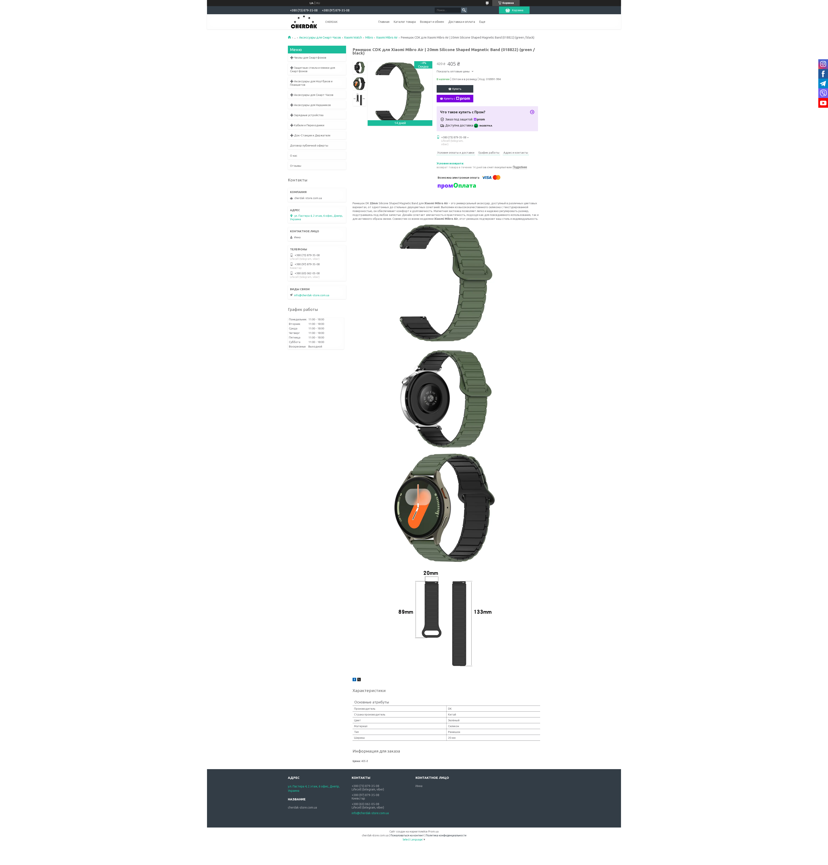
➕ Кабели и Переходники (307, 125)
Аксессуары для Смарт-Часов (320, 37)
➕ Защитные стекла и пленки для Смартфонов (312, 69)
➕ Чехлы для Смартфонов (308, 57)
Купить (456, 88)
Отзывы (295, 165)
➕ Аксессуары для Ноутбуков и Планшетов (311, 83)
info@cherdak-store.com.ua (311, 295)
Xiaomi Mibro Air (387, 37)
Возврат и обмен (432, 21)
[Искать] (464, 10)
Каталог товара (405, 21)
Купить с (449, 98)
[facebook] (354, 680)
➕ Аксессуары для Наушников (310, 104)
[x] (359, 680)
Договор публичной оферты (309, 145)
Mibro (369, 37)
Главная (383, 21)
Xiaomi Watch (353, 37)
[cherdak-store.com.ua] (304, 21)
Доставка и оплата (461, 21)
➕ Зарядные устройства (306, 115)
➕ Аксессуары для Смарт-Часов (311, 94)
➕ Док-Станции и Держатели (310, 135)
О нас (293, 155)
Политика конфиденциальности (446, 835)
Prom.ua (433, 831)
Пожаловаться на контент (407, 835)
